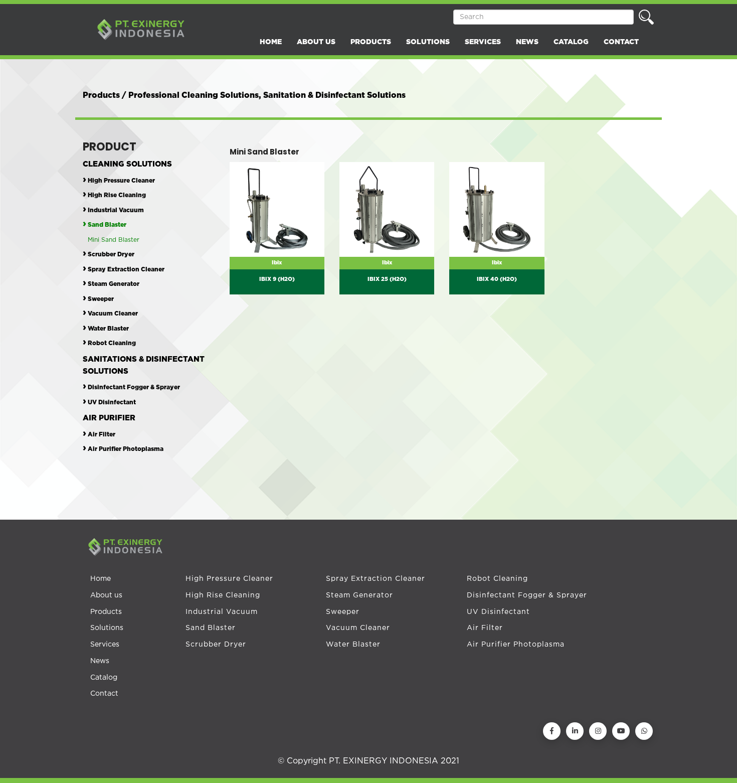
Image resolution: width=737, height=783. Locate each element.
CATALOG (571, 42)
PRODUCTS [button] (370, 42)
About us (106, 595)
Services (104, 645)
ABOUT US (316, 42)
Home (100, 579)
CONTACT (621, 42)
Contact (104, 694)
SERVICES (483, 42)
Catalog (103, 678)
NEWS (527, 42)
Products (106, 612)
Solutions (106, 628)
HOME (271, 42)
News (99, 661)
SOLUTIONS (428, 42)
